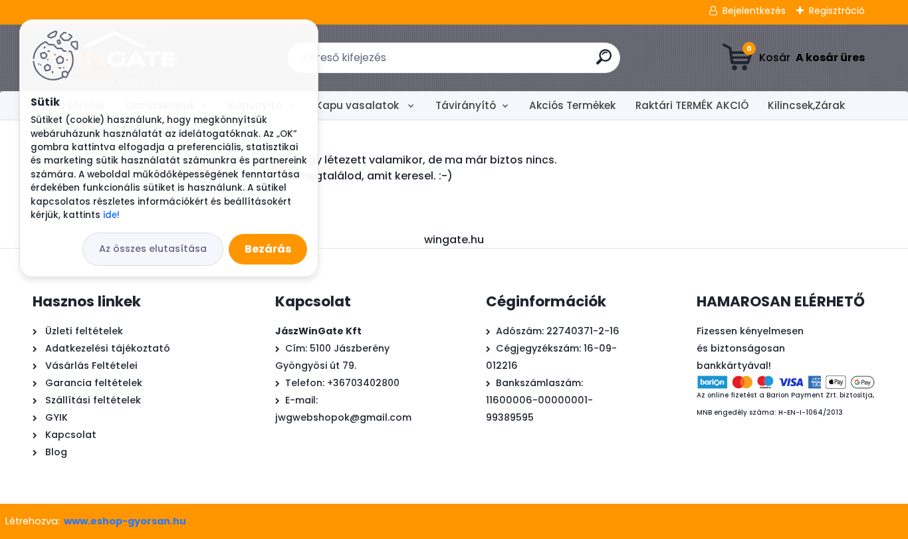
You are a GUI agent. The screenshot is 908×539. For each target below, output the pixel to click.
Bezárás (268, 249)
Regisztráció (837, 10)
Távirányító (465, 105)
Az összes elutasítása (153, 248)
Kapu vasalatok (358, 105)
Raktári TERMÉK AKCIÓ (691, 105)
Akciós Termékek (572, 105)
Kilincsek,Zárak (806, 105)
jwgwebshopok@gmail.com (343, 417)
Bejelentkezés (754, 10)
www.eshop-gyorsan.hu (125, 521)
